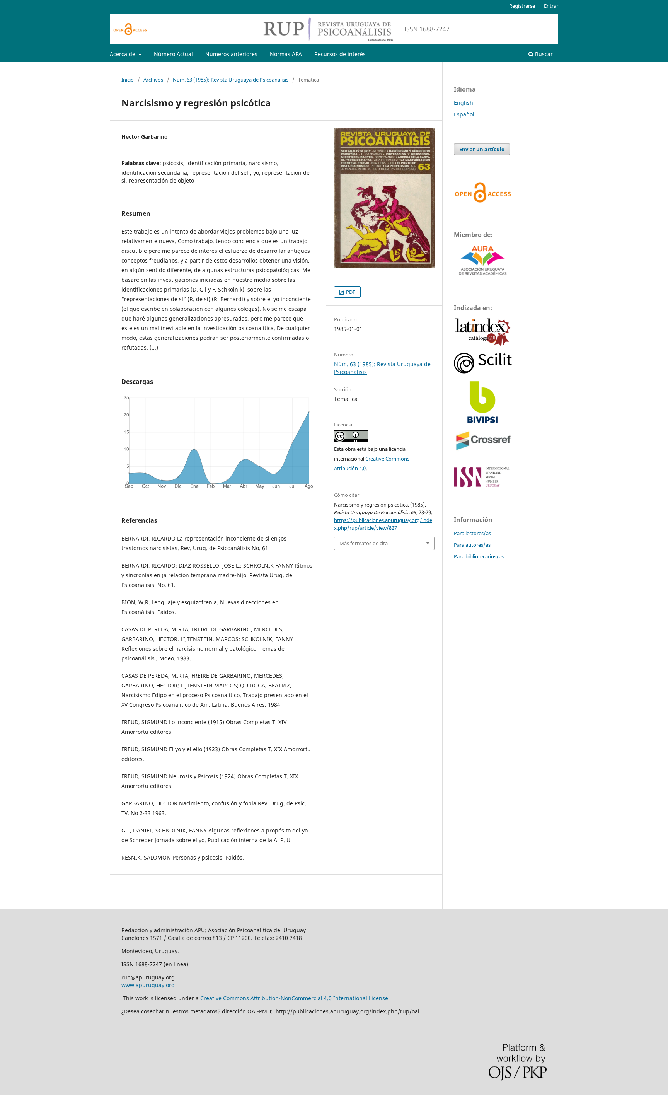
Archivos (153, 79)
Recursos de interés (340, 54)
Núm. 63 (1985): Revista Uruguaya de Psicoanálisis (230, 79)
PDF (350, 291)
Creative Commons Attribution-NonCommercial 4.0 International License (294, 998)
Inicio (127, 79)
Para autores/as (472, 544)
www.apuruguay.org (148, 985)
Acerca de (123, 54)
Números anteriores (231, 54)
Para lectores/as (472, 533)
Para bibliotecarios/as (479, 556)
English (463, 102)
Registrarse (522, 5)
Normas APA (286, 54)
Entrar (551, 5)
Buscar (543, 54)
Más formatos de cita (363, 543)
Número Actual (173, 54)
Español (464, 114)
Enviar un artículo (481, 149)
